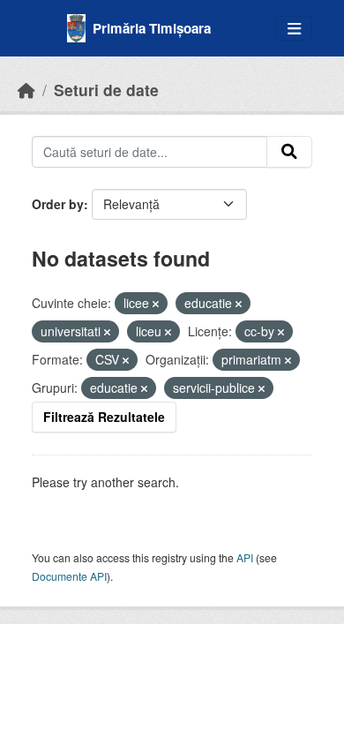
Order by (58, 204)
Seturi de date (106, 90)
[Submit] (289, 152)
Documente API (69, 575)
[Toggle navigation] (294, 28)
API (244, 557)
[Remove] (156, 304)
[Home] (26, 90)
